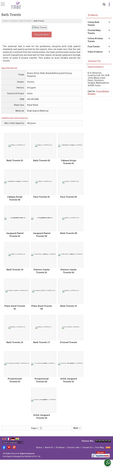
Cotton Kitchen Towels (95, 40)
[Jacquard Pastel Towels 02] (43, 218)
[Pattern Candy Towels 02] (70, 255)
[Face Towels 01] (44, 182)
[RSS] (108, 447)
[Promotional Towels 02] (43, 364)
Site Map (99, 447)
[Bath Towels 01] (17, 146)
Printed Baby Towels (94, 31)
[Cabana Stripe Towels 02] (16, 182)
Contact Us (87, 447)
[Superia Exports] (16, 5)
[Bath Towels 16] (17, 327)
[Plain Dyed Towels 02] (43, 291)
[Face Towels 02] (70, 182)
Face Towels (94, 46)
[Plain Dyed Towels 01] (17, 291)
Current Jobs (73, 447)
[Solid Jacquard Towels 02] (43, 400)
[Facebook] (4, 447)
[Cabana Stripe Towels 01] (70, 146)
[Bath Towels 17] (43, 327)
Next (76, 428)
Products (13, 21)
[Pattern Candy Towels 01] (43, 255)
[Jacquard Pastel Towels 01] (16, 218)
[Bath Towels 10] (17, 255)
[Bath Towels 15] (70, 291)
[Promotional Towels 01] (16, 364)
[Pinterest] (14, 447)
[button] (98, 92)
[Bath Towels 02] (43, 146)
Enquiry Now (42, 34)
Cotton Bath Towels (93, 23)
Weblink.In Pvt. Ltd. (32, 456)
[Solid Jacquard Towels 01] (70, 364)
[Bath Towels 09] (70, 218)
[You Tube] (9, 447)
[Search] (103, 4)
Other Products (25, 21)
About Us (49, 447)
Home (5, 21)
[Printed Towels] (70, 327)
